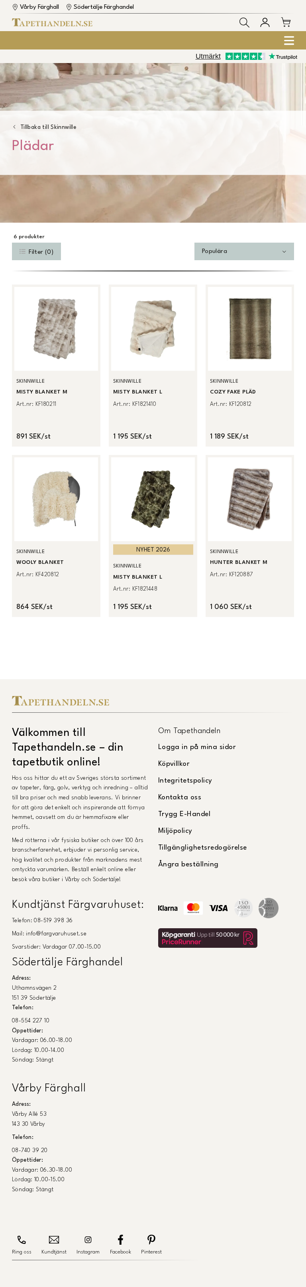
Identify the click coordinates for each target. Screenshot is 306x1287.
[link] (56, 366)
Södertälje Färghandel (104, 7)
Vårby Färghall (39, 7)
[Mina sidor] (265, 22)
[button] (244, 23)
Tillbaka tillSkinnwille (48, 127)
